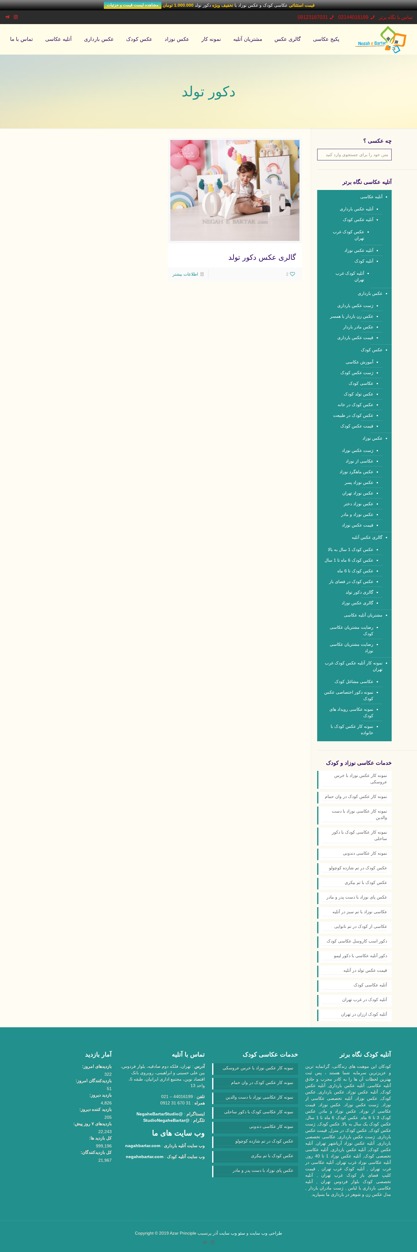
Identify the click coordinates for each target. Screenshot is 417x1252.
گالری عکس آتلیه (367, 537)
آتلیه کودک (363, 261)
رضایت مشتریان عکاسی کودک (351, 630)
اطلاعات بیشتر (185, 274)
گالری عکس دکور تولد (262, 257)
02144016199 (353, 17)
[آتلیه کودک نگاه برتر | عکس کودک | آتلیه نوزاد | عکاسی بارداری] (381, 39)
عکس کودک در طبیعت (353, 415)
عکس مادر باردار (358, 326)
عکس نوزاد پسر (359, 482)
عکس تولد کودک (358, 394)
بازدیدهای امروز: (97, 1066)
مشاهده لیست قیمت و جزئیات (132, 5)
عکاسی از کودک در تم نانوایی (360, 926)
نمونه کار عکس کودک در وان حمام (356, 796)
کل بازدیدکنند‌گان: (96, 1152)
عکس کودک (372, 349)
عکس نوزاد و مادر (357, 514)
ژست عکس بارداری (355, 305)
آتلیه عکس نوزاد (358, 250)
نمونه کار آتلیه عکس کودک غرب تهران (354, 666)
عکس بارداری (370, 293)
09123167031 (313, 17)
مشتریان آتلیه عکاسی (363, 615)
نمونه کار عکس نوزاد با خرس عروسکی (360, 778)
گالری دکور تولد (359, 592)
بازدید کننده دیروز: (95, 1109)
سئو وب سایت (232, 1233)
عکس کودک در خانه (355, 404)
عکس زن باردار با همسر (351, 316)
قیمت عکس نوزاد (357, 525)
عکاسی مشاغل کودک (354, 681)
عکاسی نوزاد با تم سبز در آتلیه (359, 911)
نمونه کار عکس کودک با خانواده (352, 729)
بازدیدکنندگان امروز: (94, 1080)
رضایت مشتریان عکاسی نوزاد (351, 647)
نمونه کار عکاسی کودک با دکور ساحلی (359, 835)
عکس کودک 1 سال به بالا (350, 549)
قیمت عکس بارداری (355, 337)
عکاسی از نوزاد (359, 461)
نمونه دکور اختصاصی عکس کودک (348, 695)
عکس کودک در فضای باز (351, 581)
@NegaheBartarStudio (159, 1113)
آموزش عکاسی (359, 362)
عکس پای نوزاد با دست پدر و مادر (356, 897)
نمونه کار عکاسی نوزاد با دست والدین (359, 814)
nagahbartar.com (142, 1145)
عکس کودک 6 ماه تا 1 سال (349, 560)
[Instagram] (16, 17)
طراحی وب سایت (266, 1233)
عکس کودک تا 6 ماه (355, 570)
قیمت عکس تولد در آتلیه (365, 970)
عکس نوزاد (372, 438)
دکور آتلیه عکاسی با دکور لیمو (360, 955)
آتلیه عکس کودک (358, 219)
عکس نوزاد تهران (357, 493)
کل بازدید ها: (100, 1138)
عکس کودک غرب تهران (348, 235)
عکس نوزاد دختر (358, 503)
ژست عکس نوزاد (357, 450)
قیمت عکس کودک (356, 426)
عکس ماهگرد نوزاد (356, 471)
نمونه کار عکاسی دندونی (365, 853)
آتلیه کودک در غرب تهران (364, 999)
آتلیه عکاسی (371, 196)
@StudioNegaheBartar (166, 1120)
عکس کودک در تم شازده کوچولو (358, 867)
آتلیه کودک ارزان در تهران (364, 1014)
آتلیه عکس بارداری (356, 208)
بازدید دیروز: (100, 1095)
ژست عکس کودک (356, 372)
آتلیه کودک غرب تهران (349, 276)
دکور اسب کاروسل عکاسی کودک (357, 941)
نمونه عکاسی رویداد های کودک (351, 712)
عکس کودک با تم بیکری (366, 882)
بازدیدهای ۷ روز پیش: (92, 1123)
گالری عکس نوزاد (357, 602)
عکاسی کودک (361, 383)
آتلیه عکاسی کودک (370, 984)
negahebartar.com (144, 1156)
